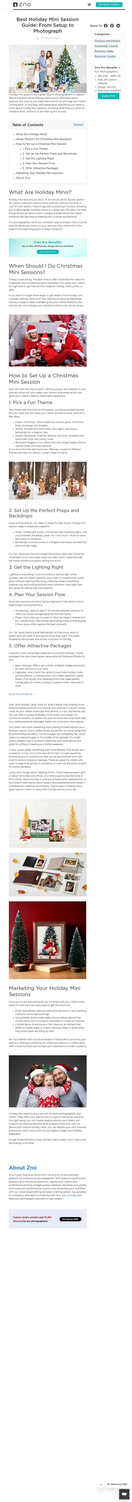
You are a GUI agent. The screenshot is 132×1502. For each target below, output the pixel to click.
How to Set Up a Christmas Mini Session (41, 144)
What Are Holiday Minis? (31, 134)
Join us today (69, 1195)
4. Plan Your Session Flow (39, 163)
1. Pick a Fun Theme (35, 149)
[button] (89, 4)
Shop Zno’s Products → (22, 694)
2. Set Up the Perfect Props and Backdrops (50, 153)
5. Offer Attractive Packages (40, 168)
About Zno (23, 178)
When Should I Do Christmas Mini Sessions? (44, 139)
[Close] (78, 125)
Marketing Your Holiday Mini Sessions (39, 173)
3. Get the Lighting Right (38, 158)
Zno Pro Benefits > (107, 67)
